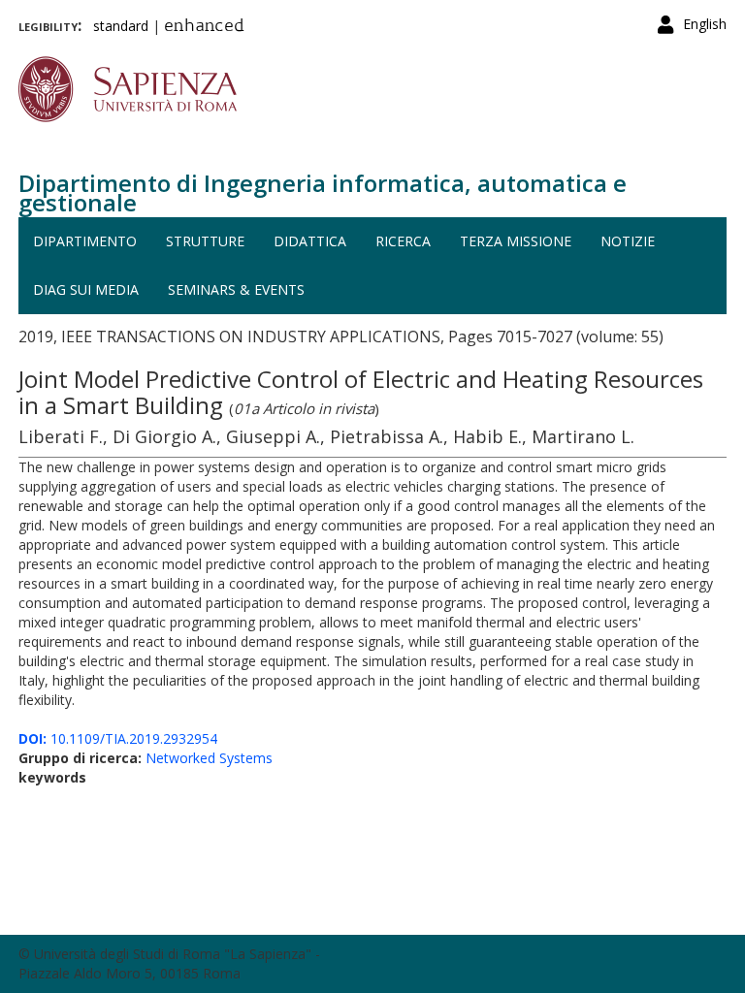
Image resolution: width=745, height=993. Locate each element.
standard (120, 25)
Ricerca (403, 241)
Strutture (205, 241)
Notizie (627, 241)
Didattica (310, 241)
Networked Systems (209, 758)
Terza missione (515, 241)
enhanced (204, 27)
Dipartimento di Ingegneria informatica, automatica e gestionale (322, 192)
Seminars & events (236, 289)
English (705, 24)
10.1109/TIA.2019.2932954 (117, 738)
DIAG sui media (86, 289)
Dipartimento (85, 241)
